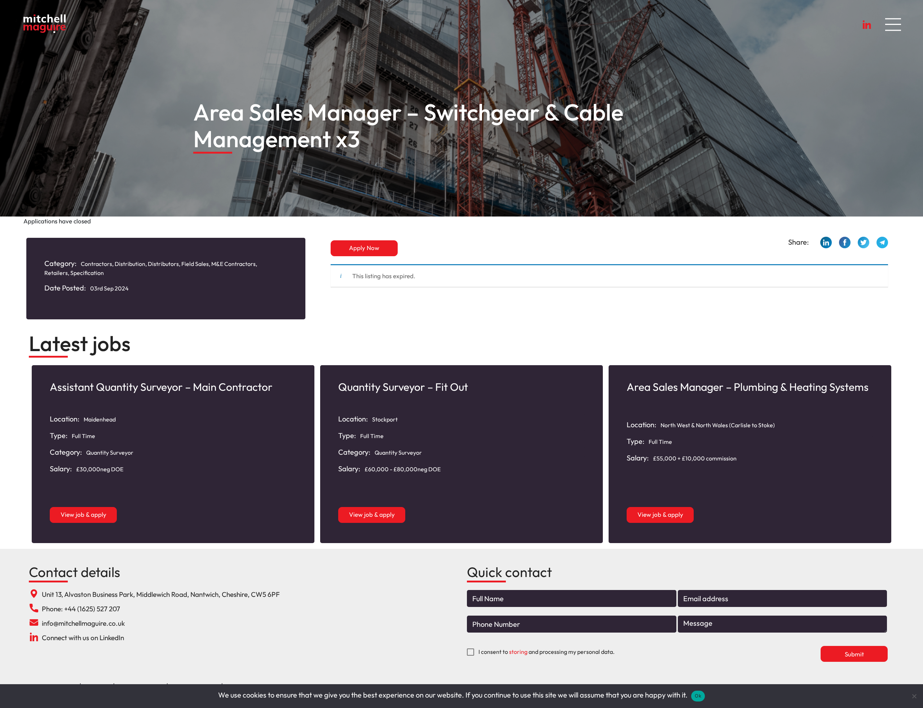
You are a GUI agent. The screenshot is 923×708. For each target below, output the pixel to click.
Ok (698, 696)
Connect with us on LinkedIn (83, 637)
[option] (173, 454)
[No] (914, 696)
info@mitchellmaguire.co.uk (83, 623)
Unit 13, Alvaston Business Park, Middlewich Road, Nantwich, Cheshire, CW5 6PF (161, 594)
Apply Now (364, 248)
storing (518, 651)
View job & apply (83, 514)
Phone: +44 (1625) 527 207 (81, 608)
